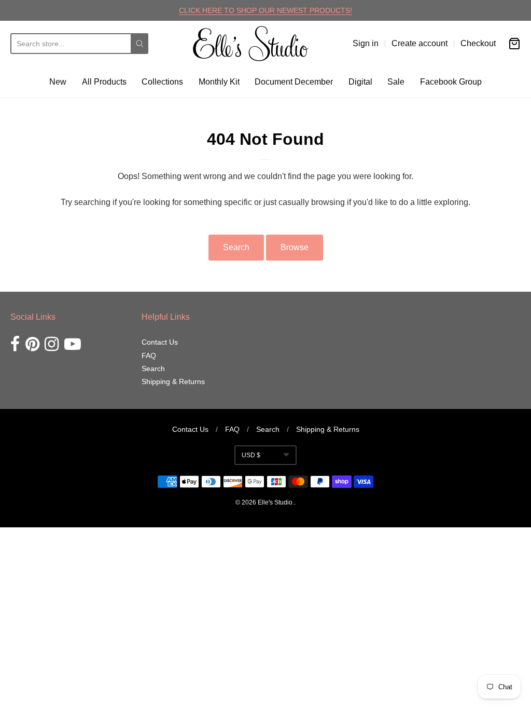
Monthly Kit (219, 81)
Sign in (366, 43)
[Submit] (140, 43)
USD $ (251, 455)
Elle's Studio (275, 502)
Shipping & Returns (173, 381)
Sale (395, 81)
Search (236, 247)
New (57, 81)
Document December (294, 81)
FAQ (149, 355)
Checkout (478, 43)
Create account (420, 43)
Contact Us (160, 342)
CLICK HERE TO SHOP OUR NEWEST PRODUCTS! (265, 10)
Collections (162, 81)
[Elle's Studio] (251, 43)
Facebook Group (451, 81)
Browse (295, 247)
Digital (360, 81)
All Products (104, 81)
